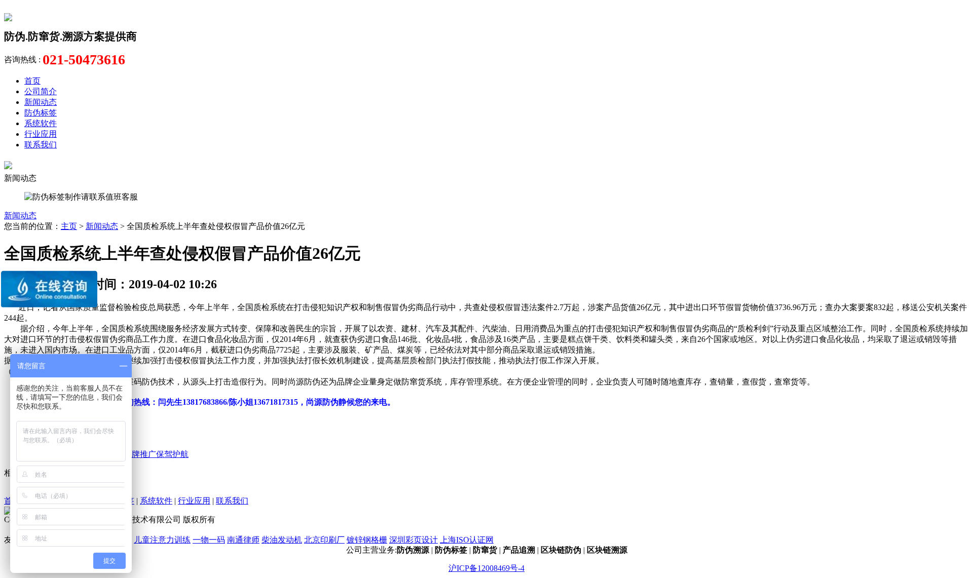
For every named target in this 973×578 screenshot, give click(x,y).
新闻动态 (40, 102)
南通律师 (243, 539)
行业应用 (40, 134)
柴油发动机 (281, 539)
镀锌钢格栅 (367, 539)
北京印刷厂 (324, 539)
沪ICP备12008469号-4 (486, 568)
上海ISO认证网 (467, 539)
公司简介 (40, 91)
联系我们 (40, 144)
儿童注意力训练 (162, 539)
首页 (32, 80)
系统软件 (40, 123)
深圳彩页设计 (413, 539)
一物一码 (209, 539)
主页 (69, 226)
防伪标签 (40, 112)
